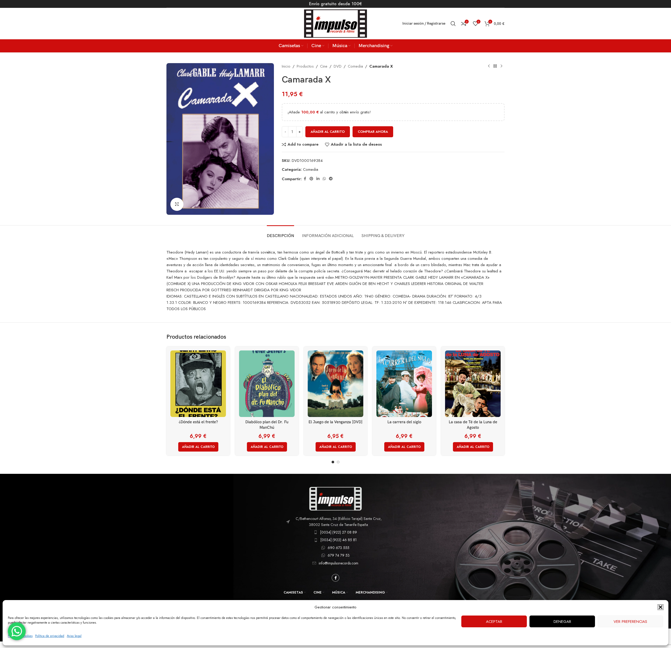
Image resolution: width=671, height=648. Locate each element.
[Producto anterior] (489, 66)
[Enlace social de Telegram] (330, 178)
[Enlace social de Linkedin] (318, 178)
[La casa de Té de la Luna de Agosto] (473, 383)
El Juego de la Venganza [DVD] (335, 422)
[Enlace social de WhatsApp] (324, 178)
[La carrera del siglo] (404, 383)
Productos (305, 66)
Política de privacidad (49, 636)
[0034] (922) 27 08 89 (338, 532)
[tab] (280, 233)
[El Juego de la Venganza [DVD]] (335, 383)
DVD (338, 66)
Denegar (562, 621)
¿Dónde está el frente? (198, 422)
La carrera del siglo (404, 422)
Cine (323, 66)
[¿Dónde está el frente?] (198, 383)
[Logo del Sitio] (335, 23)
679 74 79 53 (339, 555)
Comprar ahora (373, 131)
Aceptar (494, 621)
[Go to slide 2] (338, 462)
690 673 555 (338, 547)
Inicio (286, 66)
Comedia (355, 66)
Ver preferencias (630, 621)
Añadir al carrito (328, 131)
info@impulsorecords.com (338, 563)
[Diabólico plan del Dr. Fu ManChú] (267, 383)
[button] (660, 607)
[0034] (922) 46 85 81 (338, 539)
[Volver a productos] (495, 66)
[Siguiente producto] (501, 66)
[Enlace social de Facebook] (305, 178)
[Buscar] (453, 23)
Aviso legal (74, 636)
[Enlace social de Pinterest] (311, 178)
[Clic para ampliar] (176, 204)
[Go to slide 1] (333, 462)
